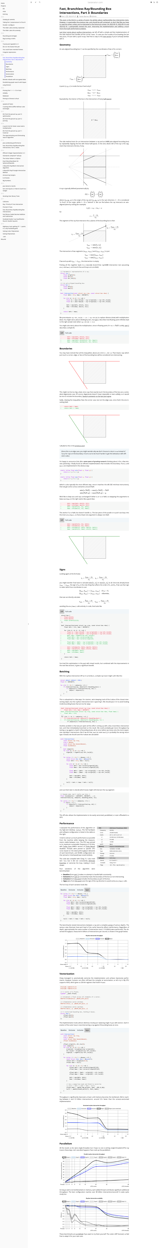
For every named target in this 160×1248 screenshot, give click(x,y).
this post (77, 879)
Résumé (3, 239)
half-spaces (107, 99)
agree (109, 396)
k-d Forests (6, 178)
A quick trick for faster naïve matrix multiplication (14, 127)
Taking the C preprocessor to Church (14, 22)
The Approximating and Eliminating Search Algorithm (14, 136)
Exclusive (72, 890)
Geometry (9, 62)
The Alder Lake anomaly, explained (13, 28)
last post (104, 396)
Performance (10, 71)
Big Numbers (7, 180)
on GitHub (79, 1234)
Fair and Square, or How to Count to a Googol (14, 190)
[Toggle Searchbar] (40, 2)
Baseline (63, 890)
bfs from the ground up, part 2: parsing (12, 120)
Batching (8, 69)
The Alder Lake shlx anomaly (11, 30)
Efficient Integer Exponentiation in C (14, 153)
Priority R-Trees (7, 207)
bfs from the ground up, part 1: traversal (12, 132)
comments (91, 396)
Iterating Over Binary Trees (11, 196)
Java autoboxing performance (12, 143)
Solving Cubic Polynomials (11, 231)
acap (4, 11)
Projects (3, 6)
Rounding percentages (10, 36)
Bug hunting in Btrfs (9, 38)
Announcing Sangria (9, 175)
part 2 (127, 326)
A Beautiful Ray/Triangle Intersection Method (14, 171)
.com (4, 236)
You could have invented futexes (13, 49)
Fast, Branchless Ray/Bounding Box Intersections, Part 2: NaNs (13, 146)
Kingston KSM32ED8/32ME (117, 846)
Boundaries (9, 64)
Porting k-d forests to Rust (11, 98)
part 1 (97, 320)
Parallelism (9, 76)
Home (3, 3)
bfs (4, 9)
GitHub (93, 16)
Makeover (6, 96)
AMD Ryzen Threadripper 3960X (118, 828)
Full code (68, 333)
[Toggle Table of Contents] (31, 2)
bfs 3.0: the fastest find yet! (11, 47)
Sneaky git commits (9, 19)
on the (98, 396)
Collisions (6, 201)
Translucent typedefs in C (11, 44)
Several (85, 396)
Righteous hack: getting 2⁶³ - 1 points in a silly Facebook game (14, 227)
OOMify (5, 93)
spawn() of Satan (8, 104)
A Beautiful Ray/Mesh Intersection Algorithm (13, 167)
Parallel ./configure (8, 25)
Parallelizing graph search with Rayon (14, 82)
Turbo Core (67, 846)
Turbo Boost (90, 846)
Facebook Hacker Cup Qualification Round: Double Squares (13, 220)
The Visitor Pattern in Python (11, 158)
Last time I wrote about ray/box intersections (75, 32)
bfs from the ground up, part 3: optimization (12, 115)
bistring (5, 14)
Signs (7, 66)
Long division (7, 85)
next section (107, 37)
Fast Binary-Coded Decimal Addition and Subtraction (14, 215)
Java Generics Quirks (9, 186)
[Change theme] (35, 2)
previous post (80, 446)
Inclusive (80, 890)
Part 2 (63, 16)
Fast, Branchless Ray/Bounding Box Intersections (13, 211)
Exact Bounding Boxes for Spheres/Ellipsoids (11, 162)
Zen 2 (111, 844)
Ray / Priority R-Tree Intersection (13, 204)
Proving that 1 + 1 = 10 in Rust (12, 90)
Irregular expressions (9, 52)
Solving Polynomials (9, 234)
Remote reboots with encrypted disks (14, 79)
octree (110, 925)
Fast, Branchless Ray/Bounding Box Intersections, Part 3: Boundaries (13, 58)
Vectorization (10, 74)
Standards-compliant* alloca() (12, 156)
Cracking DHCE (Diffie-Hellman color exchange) (14, 108)
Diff (62, 333)
